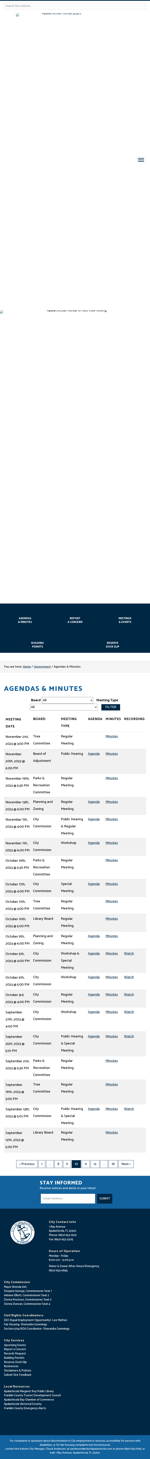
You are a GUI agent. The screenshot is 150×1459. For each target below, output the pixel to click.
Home (27, 666)
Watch (129, 954)
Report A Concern (75, 620)
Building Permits (37, 645)
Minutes (111, 736)
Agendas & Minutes (25, 620)
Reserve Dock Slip (112, 645)
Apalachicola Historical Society (23, 1404)
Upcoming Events (15, 1345)
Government (42, 666)
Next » (126, 1164)
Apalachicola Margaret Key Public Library (29, 1391)
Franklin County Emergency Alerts (25, 1408)
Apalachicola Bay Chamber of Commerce (29, 1399)
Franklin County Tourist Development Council (32, 1395)
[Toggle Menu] (141, 160)
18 (113, 1164)
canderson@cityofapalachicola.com (91, 1449)
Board (36, 700)
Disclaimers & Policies (17, 1370)
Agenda (94, 754)
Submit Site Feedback (17, 1374)
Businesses (11, 1366)
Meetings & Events (125, 620)
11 (86, 1164)
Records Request (15, 1353)
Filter (110, 707)
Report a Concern (15, 1349)
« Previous (27, 1164)
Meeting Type (107, 700)
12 (95, 1164)
